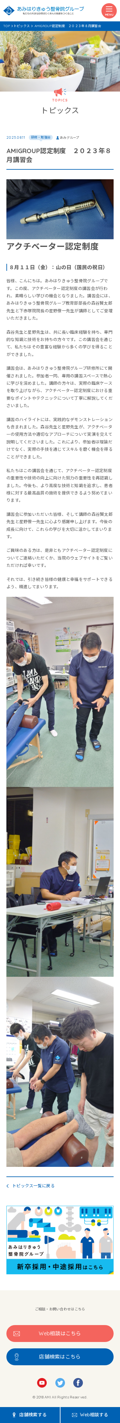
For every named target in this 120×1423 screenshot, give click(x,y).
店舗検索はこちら (60, 1356)
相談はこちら (60, 1333)
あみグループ (69, 138)
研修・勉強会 (41, 137)
